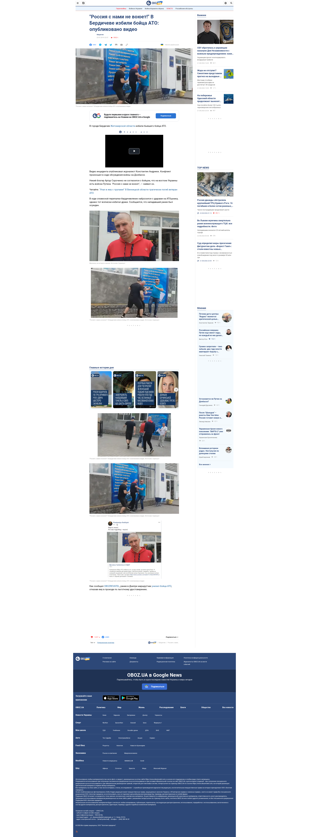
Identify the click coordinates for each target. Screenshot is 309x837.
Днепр (145, 715)
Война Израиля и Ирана (154, 9)
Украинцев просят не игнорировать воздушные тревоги (211, 58)
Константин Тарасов (206, 323)
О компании (107, 658)
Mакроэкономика (130, 753)
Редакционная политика (105, 643)
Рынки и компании (110, 753)
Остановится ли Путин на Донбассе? (210, 400)
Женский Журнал (160, 768)
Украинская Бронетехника (208, 437)
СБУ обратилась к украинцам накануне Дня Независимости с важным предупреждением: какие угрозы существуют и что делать (215, 50)
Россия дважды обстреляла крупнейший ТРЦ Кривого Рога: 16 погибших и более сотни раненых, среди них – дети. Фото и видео (214, 203)
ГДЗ (104, 730)
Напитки (119, 745)
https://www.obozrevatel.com (155, 779)
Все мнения (204, 464)
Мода (144, 768)
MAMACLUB (129, 761)
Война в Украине (135, 9)
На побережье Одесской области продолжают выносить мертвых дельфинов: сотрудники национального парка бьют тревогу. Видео (209, 98)
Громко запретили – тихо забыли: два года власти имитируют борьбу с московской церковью (210, 349)
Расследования (166, 707)
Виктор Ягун (203, 339)
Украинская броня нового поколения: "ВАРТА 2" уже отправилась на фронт (211, 431)
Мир (119, 707)
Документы (134, 662)
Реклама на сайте (109, 662)
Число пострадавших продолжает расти (213, 210)
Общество (100, 34)
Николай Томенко (205, 355)
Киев (104, 715)
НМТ (168, 730)
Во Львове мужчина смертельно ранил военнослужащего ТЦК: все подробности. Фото (214, 223)
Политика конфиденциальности (196, 658)
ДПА (146, 730)
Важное (201, 15)
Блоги (183, 707)
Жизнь (141, 707)
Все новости (227, 707)
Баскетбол (119, 723)
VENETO (169, 9)
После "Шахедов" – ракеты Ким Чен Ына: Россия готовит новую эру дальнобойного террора (211, 415)
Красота (132, 768)
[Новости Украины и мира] (152, 643)
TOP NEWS (203, 167)
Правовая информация (165, 658)
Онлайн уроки (132, 730)
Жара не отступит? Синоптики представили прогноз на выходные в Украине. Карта (209, 73)
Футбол (105, 723)
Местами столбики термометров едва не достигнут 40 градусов (206, 82)
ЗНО (157, 730)
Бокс (145, 723)
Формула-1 (158, 723)
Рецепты (106, 745)
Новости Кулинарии (137, 745)
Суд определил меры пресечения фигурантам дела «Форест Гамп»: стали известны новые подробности (214, 246)
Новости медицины (110, 761)
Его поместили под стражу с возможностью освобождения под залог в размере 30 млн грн (214, 255)
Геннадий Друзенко (205, 405)
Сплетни (118, 768)
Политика (101, 707)
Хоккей (133, 723)
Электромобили (124, 738)
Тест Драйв (107, 738)
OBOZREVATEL (111, 586)
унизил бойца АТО (161, 586)
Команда (133, 658)
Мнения (201, 308)
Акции (140, 738)
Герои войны (121, 9)
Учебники (116, 730)
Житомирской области (122, 126)
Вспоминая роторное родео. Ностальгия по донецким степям (209, 451)
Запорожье (131, 715)
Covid (142, 761)
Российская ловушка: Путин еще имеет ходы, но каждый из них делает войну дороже (211, 333)
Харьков (117, 715)
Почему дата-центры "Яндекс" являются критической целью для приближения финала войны (209, 316)
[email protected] (103, 819)
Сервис (152, 738)
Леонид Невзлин (204, 421)
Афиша (105, 768)
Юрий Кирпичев (204, 457)
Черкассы (158, 715)
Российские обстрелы (184, 9)
